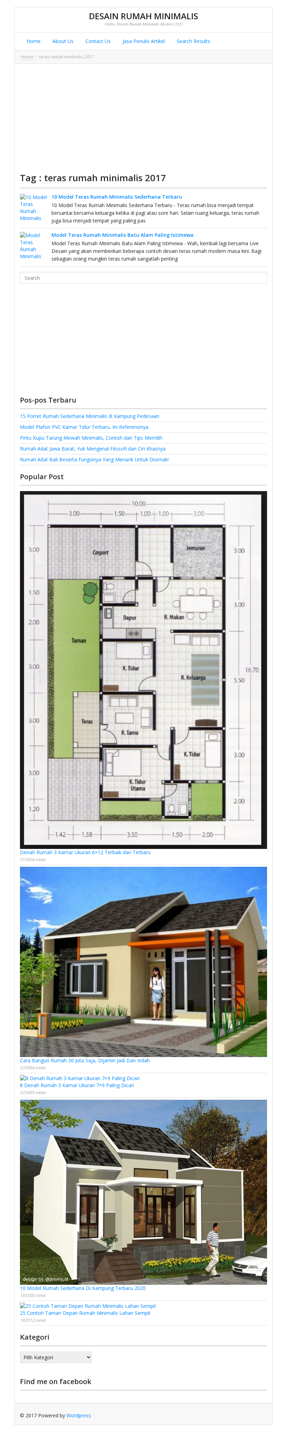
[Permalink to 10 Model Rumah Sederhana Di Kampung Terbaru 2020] (143, 1192)
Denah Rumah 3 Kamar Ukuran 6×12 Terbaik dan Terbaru (85, 852)
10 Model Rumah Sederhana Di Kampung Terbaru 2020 (83, 1288)
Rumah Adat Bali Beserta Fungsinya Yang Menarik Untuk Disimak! (94, 459)
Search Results (192, 41)
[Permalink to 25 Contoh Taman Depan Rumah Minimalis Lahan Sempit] (143, 1306)
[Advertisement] (143, 118)
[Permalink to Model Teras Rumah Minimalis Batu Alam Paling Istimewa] (34, 246)
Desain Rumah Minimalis (143, 16)
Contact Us (97, 41)
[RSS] (261, 1415)
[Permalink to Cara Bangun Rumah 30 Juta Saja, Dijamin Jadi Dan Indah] (143, 962)
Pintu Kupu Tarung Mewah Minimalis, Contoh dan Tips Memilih (91, 437)
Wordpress (78, 1415)
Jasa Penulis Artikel (143, 41)
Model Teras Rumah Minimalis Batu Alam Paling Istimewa (122, 235)
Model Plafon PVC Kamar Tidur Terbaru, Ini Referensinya (84, 427)
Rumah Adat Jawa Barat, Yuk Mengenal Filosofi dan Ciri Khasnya (93, 448)
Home (33, 41)
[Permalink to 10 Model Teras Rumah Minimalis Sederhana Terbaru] (34, 208)
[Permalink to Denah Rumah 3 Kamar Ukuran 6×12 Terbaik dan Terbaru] (143, 670)
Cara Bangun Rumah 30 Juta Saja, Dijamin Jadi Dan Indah (85, 1060)
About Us (62, 41)
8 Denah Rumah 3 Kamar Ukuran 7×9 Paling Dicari (77, 1085)
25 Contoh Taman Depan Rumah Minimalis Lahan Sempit (85, 1313)
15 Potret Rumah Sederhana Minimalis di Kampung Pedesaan (89, 416)
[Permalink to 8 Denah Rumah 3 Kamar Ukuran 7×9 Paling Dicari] (143, 1078)
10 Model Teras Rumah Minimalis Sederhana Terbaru (116, 196)
